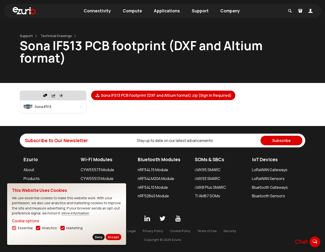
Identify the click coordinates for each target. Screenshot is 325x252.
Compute (132, 11)
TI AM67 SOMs (207, 196)
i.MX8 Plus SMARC (210, 187)
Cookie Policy (180, 231)
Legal (132, 231)
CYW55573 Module (97, 169)
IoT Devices (265, 159)
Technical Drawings (56, 36)
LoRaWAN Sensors (268, 178)
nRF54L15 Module (153, 169)
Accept (113, 237)
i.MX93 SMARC (207, 178)
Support (200, 11)
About (29, 169)
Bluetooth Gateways (270, 187)
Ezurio (31, 159)
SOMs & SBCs (209, 159)
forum (315, 241)
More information (75, 213)
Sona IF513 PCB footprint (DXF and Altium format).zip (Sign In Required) (165, 95)
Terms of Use (207, 231)
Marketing (74, 228)
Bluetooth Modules (159, 159)
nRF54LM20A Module (156, 178)
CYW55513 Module (97, 178)
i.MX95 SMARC (208, 169)
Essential (25, 228)
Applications (167, 11)
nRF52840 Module (153, 196)
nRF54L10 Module (153, 187)
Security (229, 231)
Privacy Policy (153, 231)
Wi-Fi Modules (96, 159)
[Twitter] (162, 219)
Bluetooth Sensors (268, 196)
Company (230, 11)
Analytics (49, 228)
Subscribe (281, 140)
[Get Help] (45, 95)
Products (32, 178)
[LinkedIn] (147, 219)
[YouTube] (178, 219)
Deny (99, 237)
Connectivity (97, 11)
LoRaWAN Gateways (269, 169)
